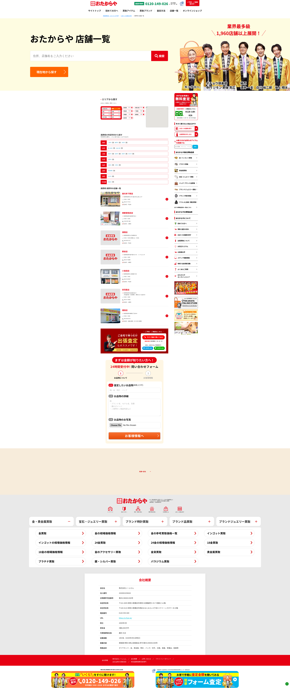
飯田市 (117, 142)
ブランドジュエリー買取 (187, 189)
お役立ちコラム (183, 246)
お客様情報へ (134, 436)
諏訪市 (111, 153)
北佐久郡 (119, 148)
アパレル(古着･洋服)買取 (187, 202)
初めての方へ (111, 10)
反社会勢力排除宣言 (119, 662)
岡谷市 (111, 182)
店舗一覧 (174, 10)
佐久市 (131, 153)
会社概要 (134, 659)
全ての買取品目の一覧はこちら (182, 207)
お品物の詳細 (118, 396)
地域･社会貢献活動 (184, 263)
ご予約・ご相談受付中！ (192, 3)
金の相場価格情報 (105, 533)
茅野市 (111, 159)
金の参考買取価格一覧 (164, 533)
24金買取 (100, 542)
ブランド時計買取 (185, 196)
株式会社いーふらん (119, 659)
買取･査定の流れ (183, 229)
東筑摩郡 (111, 170)
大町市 (124, 142)
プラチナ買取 (183, 164)
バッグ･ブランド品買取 (187, 183)
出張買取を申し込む (185, 134)
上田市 (111, 142)
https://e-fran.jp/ (125, 618)
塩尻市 (117, 153)
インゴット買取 (216, 533)
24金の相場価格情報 (163, 542)
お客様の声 (181, 252)
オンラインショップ (192, 10)
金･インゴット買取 (185, 158)
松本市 (111, 176)
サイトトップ (94, 10)
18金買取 (212, 542)
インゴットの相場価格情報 (54, 542)
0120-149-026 (156, 3)
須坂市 (124, 153)
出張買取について (184, 241)
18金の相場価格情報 (51, 552)
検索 (161, 56)
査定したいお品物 (126, 385)
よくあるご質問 (183, 269)
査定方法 (161, 10)
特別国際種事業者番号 (139, 662)
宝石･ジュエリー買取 (186, 177)
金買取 (42, 533)
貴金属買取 (183, 170)
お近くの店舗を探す (185, 128)
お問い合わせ (146, 659)
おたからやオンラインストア (184, 276)
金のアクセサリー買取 (108, 552)
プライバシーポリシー (163, 659)
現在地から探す (47, 72)
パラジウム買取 (160, 561)
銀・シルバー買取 (105, 561)
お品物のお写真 (120, 419)
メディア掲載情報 (184, 258)
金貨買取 (156, 552)
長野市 (111, 165)
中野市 (117, 165)
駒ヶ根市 (111, 148)
